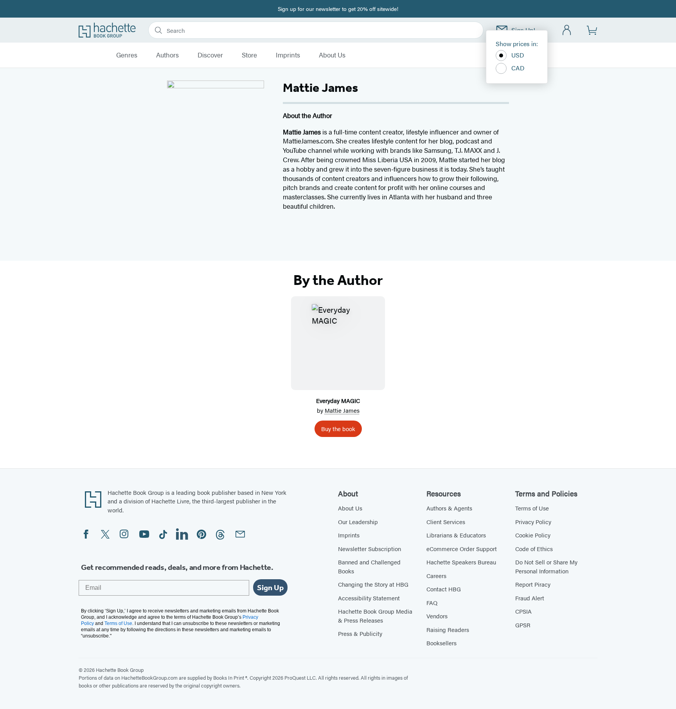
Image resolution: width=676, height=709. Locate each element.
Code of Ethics (534, 548)
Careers (436, 575)
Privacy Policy (533, 521)
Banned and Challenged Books (369, 566)
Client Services (445, 521)
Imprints (288, 55)
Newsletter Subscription (369, 548)
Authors (167, 55)
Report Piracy (532, 584)
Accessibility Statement (369, 598)
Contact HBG (443, 589)
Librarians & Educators (456, 535)
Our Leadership (358, 521)
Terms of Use (532, 508)
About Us (332, 55)
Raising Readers (447, 629)
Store (249, 55)
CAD (518, 67)
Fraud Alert (529, 598)
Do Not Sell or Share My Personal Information (546, 566)
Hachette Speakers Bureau (461, 562)
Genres (126, 55)
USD (517, 54)
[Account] (567, 30)
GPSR (522, 625)
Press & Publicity (360, 633)
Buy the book (338, 428)
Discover (210, 55)
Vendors (437, 616)
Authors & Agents (449, 508)
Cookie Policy (532, 535)
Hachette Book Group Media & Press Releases (375, 615)
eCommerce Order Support (461, 548)
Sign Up (270, 587)
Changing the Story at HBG (373, 584)
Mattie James (342, 410)
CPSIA (523, 611)
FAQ (431, 602)
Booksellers (441, 643)
